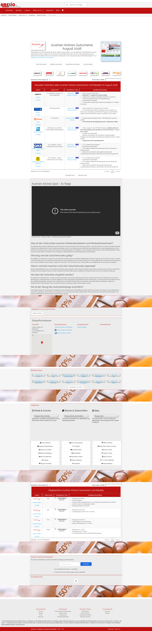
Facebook (107, 611)
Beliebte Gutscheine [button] (56, 64)
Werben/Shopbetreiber (63, 616)
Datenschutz (111, 629)
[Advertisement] (76, 30)
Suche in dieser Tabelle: (98, 80)
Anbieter (38, 90)
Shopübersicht (85, 611)
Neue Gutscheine (85, 613)
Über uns (40, 611)
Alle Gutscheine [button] (88, 64)
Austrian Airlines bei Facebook (64, 330)
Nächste (118, 171)
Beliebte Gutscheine (85, 616)
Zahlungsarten (63, 615)
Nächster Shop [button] (82, 175)
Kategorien (49, 10)
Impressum (41, 616)
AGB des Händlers (82, 327)
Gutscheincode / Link (72, 90)
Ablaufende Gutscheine (85, 615)
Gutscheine (9, 10)
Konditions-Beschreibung (100, 90)
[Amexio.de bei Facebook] (62, 10)
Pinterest (107, 613)
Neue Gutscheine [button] (41, 64)
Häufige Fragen (63, 613)
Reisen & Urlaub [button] (37, 313)
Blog (57, 10)
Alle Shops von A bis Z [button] (76, 387)
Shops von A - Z (38, 10)
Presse (40, 615)
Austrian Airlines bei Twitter (64, 333)
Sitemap (41, 613)
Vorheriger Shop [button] (69, 175)
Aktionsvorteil (54, 90)
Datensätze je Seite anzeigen (38, 80)
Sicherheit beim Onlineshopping (63, 611)
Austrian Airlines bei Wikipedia (64, 327)
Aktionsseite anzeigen (70, 94)
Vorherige (106, 171)
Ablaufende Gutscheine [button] (73, 64)
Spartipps (19, 10)
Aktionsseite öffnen (70, 118)
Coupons (27, 10)
